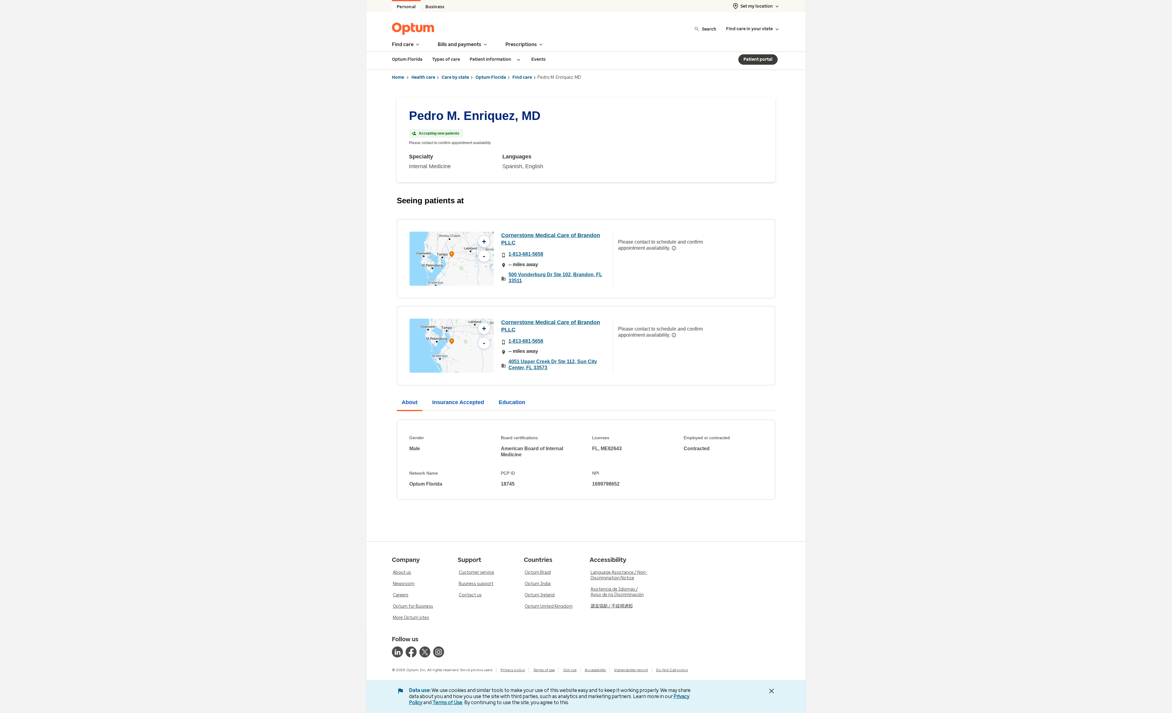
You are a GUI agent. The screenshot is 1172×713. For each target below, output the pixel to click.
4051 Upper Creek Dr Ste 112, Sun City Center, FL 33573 (552, 364)
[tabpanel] (586, 460)
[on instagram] (438, 651)
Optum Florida (491, 77)
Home (398, 77)
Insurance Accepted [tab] (458, 402)
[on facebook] (411, 651)
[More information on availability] (673, 248)
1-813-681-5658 (525, 254)
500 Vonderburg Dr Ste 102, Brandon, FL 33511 (555, 277)
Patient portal (757, 59)
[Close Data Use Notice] (771, 691)
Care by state (455, 77)
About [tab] (410, 402)
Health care (423, 77)
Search (709, 29)
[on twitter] (424, 651)
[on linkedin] (397, 651)
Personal (406, 6)
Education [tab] (512, 402)
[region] (452, 259)
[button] (451, 255)
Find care (522, 77)
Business (434, 6)
